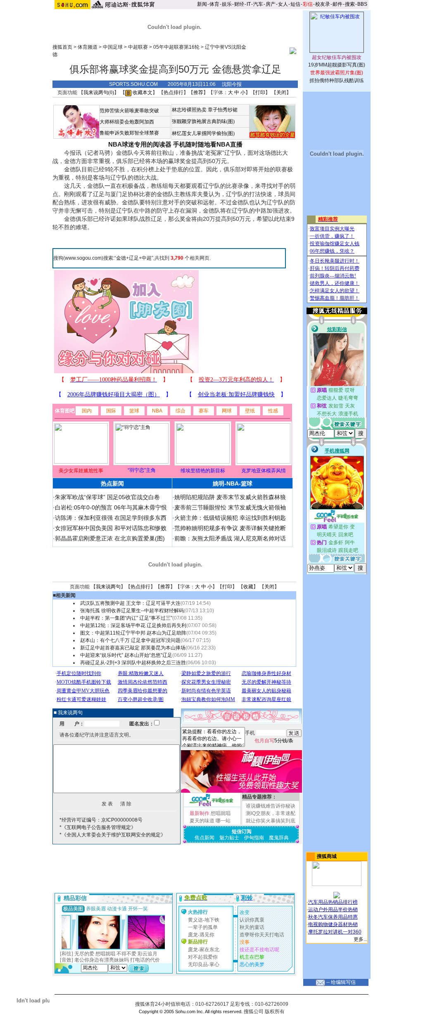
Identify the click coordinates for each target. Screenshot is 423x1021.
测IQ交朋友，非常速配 (270, 813)
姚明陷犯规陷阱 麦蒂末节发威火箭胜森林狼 (230, 497)
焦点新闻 (204, 838)
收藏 (248, 587)
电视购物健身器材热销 (333, 924)
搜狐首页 (62, 47)
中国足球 (113, 47)
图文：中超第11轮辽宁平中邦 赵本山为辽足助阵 (133, 633)
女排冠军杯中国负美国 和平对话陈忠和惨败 (110, 528)
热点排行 (173, 92)
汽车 (258, 4)
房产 (271, 4)
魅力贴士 (229, 838)
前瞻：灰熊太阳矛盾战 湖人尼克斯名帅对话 (230, 538)
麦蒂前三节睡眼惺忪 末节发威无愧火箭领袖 (230, 507)
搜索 (350, 4)
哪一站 (223, 821)
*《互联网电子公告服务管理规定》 (97, 827)
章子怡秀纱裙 (223, 110)
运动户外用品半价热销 (333, 909)
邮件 (337, 4)
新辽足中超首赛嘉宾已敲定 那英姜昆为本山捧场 (132, 648)
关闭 (281, 92)
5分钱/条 (273, 741)
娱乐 (227, 4)
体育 (214, 4)
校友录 (322, 4)
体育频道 (87, 47)
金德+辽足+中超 (134, 258)
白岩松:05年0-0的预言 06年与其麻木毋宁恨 (111, 507)
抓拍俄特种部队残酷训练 (336, 80)
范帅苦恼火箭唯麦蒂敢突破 (129, 111)
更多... (360, 939)
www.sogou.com (83, 258)
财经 (239, 4)
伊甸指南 (254, 838)
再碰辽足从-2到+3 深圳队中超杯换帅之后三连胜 (133, 663)
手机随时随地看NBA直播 (207, 144)
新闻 (202, 4)
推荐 (198, 92)
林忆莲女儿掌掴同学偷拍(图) (203, 133)
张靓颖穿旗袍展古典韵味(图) (203, 121)
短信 (295, 4)
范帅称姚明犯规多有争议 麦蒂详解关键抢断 (230, 528)
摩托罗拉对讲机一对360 (334, 932)
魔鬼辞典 (279, 838)
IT (249, 4)
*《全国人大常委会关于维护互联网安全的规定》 (112, 835)
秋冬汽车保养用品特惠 (333, 917)
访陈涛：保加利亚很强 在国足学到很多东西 (110, 517)
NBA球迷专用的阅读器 (139, 144)
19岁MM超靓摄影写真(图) (336, 65)
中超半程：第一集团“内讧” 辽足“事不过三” (126, 618)
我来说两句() (98, 92)
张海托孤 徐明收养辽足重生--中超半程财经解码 (132, 611)
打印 (260, 92)
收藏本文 (141, 92)
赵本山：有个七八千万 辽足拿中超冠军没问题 (130, 640)
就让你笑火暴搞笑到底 (270, 821)
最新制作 (199, 813)
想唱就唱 (221, 813)
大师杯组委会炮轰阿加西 (127, 122)
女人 (283, 4)
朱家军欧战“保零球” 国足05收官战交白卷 (107, 497)
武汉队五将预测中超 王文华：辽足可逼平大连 (130, 603)
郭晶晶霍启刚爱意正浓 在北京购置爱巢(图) (110, 538)
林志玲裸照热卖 (189, 110)
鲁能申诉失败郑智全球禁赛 (129, 133)
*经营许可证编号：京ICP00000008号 (101, 820)
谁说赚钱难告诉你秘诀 (270, 806)
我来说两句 (108, 587)
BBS (362, 4)
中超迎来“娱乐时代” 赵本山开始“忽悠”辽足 (126, 655)
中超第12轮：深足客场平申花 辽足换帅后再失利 (133, 625)
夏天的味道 (202, 821)
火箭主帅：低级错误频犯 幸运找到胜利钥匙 (230, 517)
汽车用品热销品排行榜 (333, 902)
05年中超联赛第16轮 (176, 47)
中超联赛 (138, 47)
